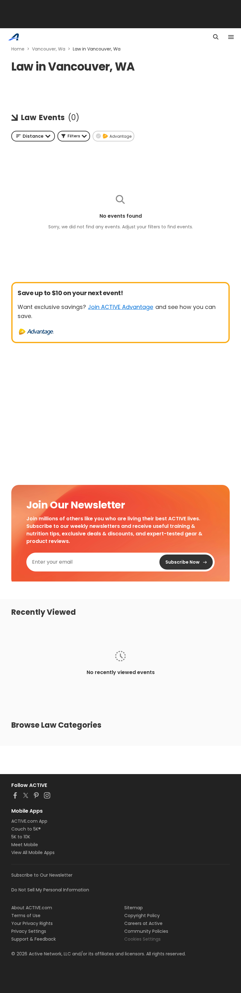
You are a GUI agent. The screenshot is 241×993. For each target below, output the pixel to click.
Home (17, 49)
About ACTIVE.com (31, 908)
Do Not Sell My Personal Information (50, 890)
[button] (73, 136)
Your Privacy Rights (32, 923)
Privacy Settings (28, 931)
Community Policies (146, 931)
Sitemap (133, 908)
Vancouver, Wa (48, 49)
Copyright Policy (142, 915)
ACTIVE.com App (29, 821)
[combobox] (33, 136)
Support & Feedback (33, 939)
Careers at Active (143, 923)
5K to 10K (20, 837)
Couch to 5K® (26, 829)
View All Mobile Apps (33, 852)
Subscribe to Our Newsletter (41, 875)
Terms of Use (25, 915)
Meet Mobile (24, 845)
